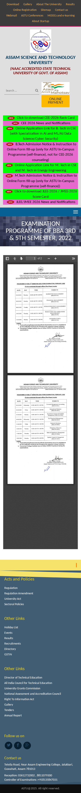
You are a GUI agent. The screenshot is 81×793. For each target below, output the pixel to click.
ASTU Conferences (32, 15)
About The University (49, 4)
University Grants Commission (22, 688)
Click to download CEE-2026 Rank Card (45, 118)
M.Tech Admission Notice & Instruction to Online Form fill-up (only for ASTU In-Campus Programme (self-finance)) (42, 181)
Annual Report (13, 715)
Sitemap (46, 10)
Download (13, 4)
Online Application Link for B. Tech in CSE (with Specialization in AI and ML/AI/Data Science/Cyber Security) (43, 134)
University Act (12, 599)
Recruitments (12, 643)
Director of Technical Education (23, 677)
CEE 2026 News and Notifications (45, 123)
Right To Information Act (19, 699)
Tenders (9, 710)
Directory (10, 649)
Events (8, 633)
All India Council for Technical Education (28, 683)
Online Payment (55, 101)
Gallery (27, 4)
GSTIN (8, 654)
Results (70, 4)
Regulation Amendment (18, 593)
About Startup (40, 21)
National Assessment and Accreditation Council (32, 694)
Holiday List (11, 627)
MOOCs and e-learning (61, 15)
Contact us (61, 10)
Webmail (11, 15)
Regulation (10, 588)
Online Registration (25, 10)
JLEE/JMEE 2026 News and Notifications (45, 202)
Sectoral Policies (14, 604)
